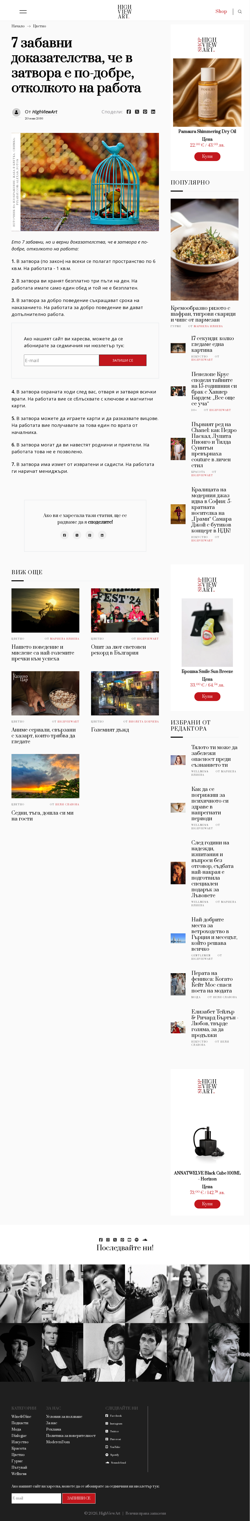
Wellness (200, 771)
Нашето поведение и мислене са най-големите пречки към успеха (42, 653)
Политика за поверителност (71, 1436)
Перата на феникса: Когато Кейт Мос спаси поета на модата (212, 982)
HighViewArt (44, 111)
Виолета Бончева (144, 721)
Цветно (39, 26)
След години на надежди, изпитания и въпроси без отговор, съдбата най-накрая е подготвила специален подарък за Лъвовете (212, 869)
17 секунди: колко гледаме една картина (212, 344)
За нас (51, 1423)
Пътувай (19, 1467)
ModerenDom (58, 1442)
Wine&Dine (21, 1416)
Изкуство (199, 356)
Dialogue (19, 1436)
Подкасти (19, 1423)
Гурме (176, 326)
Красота (198, 472)
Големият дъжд (110, 730)
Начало (18, 26)
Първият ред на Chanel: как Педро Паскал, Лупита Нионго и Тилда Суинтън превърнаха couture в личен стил (214, 445)
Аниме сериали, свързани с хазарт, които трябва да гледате (43, 736)
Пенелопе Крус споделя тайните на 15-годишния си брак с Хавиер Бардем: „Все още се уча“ (214, 389)
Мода (196, 997)
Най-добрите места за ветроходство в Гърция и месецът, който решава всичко (214, 934)
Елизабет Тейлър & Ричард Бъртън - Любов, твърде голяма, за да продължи (215, 1024)
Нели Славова (67, 804)
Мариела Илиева (64, 638)
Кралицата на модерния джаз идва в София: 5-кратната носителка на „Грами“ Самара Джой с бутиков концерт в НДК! (211, 510)
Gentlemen (201, 955)
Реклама (53, 1429)
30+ (194, 410)
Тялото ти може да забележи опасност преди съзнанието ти (214, 756)
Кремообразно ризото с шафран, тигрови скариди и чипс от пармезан (203, 314)
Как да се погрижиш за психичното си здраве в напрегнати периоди (210, 804)
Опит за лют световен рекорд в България (118, 650)
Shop (221, 12)
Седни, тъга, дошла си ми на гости (42, 816)
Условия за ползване (64, 1416)
